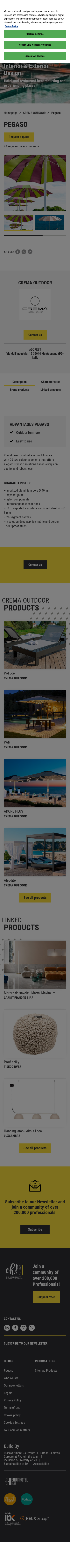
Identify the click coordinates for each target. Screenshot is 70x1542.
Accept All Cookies (35, 56)
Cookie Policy (11, 26)
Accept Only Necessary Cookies (35, 44)
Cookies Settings (35, 33)
